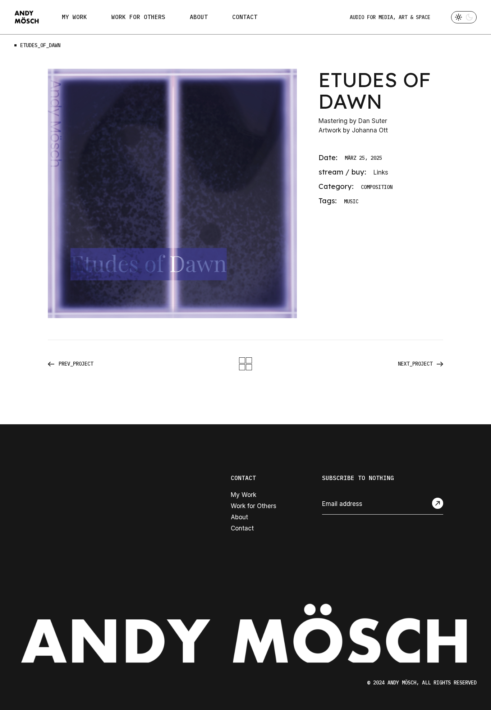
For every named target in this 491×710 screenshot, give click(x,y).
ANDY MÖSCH (401, 682)
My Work (243, 494)
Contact (242, 528)
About (239, 517)
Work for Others (253, 506)
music (351, 202)
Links (380, 172)
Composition (377, 187)
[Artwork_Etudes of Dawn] (172, 193)
